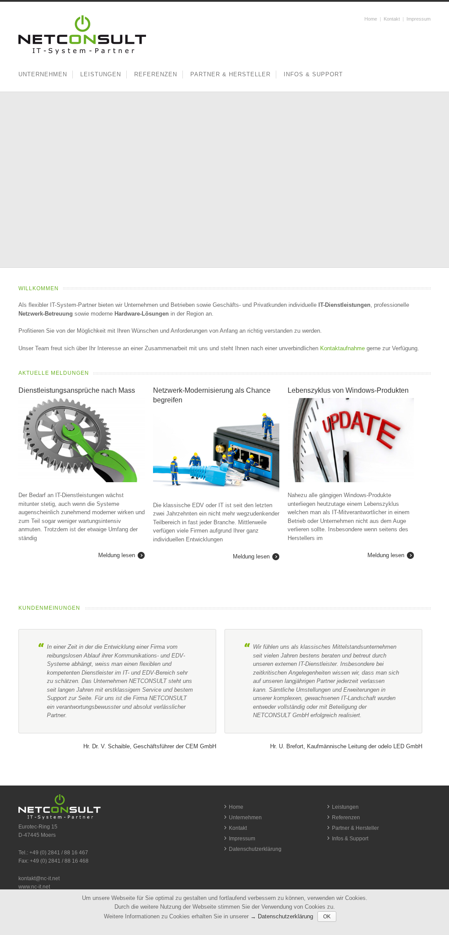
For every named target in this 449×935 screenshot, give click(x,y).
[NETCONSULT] (82, 53)
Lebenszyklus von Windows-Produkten (348, 390)
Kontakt (392, 18)
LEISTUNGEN (100, 74)
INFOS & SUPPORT (313, 74)
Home (370, 18)
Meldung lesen (116, 555)
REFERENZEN (155, 74)
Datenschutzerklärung (255, 849)
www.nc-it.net (34, 887)
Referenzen (346, 817)
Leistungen (345, 807)
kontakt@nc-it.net (39, 878)
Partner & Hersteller (355, 828)
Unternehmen (245, 817)
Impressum (418, 18)
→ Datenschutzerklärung (281, 916)
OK (327, 917)
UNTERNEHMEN (42, 74)
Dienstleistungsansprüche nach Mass (76, 390)
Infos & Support (350, 838)
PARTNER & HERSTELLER (230, 74)
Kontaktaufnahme (342, 348)
